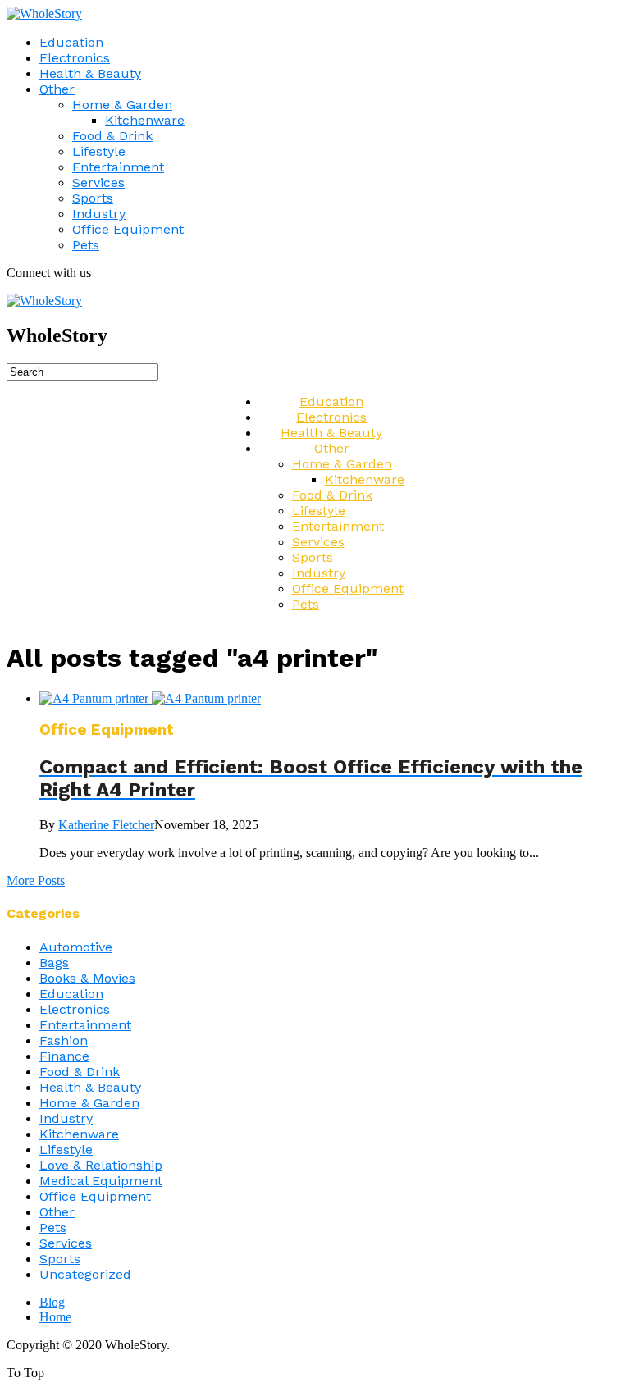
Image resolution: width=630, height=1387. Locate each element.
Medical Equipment (100, 1181)
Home (55, 1317)
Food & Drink (112, 136)
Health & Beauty (90, 73)
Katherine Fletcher (106, 825)
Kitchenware (145, 120)
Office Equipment (128, 229)
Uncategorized (85, 1274)
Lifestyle (99, 151)
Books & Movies (87, 978)
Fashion (63, 1040)
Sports (92, 198)
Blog (52, 1302)
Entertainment (118, 167)
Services (98, 182)
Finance (64, 1056)
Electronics (74, 58)
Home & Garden (122, 104)
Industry (99, 213)
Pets (85, 245)
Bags (54, 962)
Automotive (75, 947)
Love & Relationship (100, 1165)
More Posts (36, 880)
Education (71, 42)
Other (57, 89)
